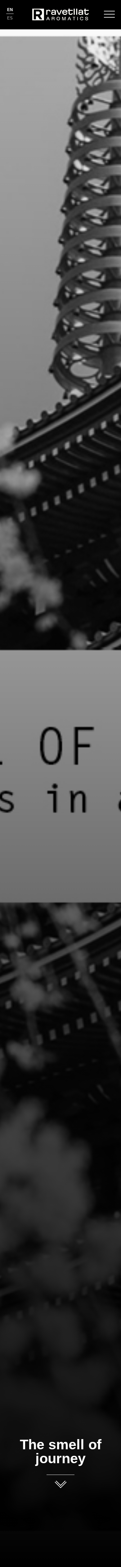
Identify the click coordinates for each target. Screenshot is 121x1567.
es (10, 18)
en (10, 9)
